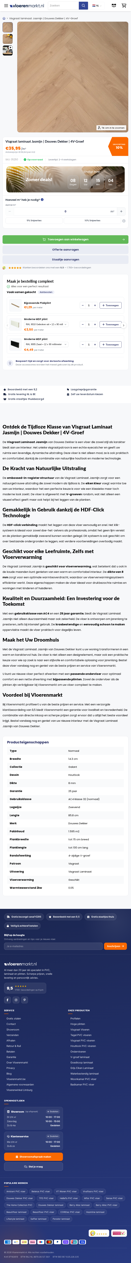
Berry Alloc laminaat (80, 1205)
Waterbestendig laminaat (84, 1073)
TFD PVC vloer (46, 1198)
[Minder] (82, 305)
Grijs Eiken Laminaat (81, 1068)
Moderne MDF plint (36, 319)
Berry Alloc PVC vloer (106, 1205)
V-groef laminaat (80, 1057)
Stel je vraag (36, 1166)
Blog (9, 1073)
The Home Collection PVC (19, 1205)
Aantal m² (10, 205)
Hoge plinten (77, 1024)
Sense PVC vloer (114, 1198)
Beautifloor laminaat (16, 1212)
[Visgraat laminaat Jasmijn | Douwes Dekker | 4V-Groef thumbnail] (7, 27)
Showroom (12, 1029)
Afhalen (10, 1040)
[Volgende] (123, 325)
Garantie (11, 1057)
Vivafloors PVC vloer (93, 1191)
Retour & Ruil (13, 1046)
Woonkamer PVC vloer (83, 1079)
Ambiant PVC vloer (15, 1191)
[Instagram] (16, 1000)
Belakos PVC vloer (41, 1191)
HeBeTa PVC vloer (69, 1198)
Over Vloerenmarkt (17, 1062)
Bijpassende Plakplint (37, 303)
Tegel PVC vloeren (80, 1035)
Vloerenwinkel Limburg (19, 1090)
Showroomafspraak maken (35, 1156)
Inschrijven (113, 946)
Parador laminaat (61, 1219)
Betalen (10, 1051)
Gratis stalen (13, 1018)
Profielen (75, 1018)
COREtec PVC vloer (70, 1212)
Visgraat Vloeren (79, 1029)
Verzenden (12, 1035)
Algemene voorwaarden (20, 1084)
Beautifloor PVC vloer (43, 1212)
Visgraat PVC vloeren (82, 1040)
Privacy (10, 1068)
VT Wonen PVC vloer (66, 1191)
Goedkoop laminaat (81, 1062)
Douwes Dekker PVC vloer (19, 1198)
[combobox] (63, 6)
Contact (11, 1024)
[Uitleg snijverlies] (124, 221)
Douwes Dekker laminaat (50, 1205)
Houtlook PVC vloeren (83, 1046)
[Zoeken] (83, 6)
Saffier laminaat (39, 1219)
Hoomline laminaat (95, 1212)
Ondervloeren (78, 1051)
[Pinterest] (24, 1000)
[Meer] (95, 305)
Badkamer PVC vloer (82, 1084)
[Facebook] (7, 1000)
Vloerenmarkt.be (15, 1079)
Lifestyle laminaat (15, 1219)
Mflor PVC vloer (92, 1198)
